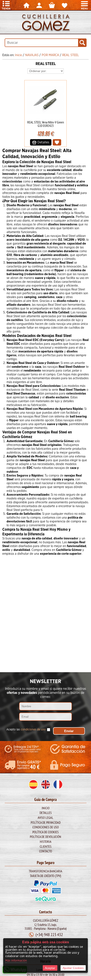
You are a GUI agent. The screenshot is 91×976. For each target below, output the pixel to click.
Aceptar (50, 968)
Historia (45, 841)
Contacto (45, 851)
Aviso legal (45, 817)
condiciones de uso (33, 729)
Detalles (46, 813)
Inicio (46, 808)
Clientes (45, 846)
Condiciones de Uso (45, 827)
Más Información (16, 960)
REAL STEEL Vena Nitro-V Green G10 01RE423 (45, 124)
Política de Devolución (45, 837)
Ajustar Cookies (73, 968)
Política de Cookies (45, 832)
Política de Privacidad (46, 822)
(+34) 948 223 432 (49, 934)
